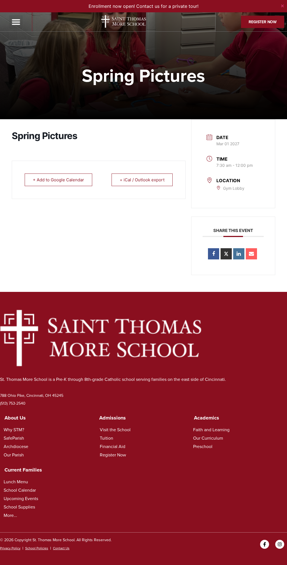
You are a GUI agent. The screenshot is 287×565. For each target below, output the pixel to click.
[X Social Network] (226, 253)
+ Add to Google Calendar (58, 179)
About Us (15, 417)
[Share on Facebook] (213, 253)
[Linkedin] (238, 253)
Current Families (23, 469)
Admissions (112, 417)
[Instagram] (279, 544)
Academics (206, 417)
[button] (16, 22)
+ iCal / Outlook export (142, 179)
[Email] (251, 253)
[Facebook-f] (264, 544)
